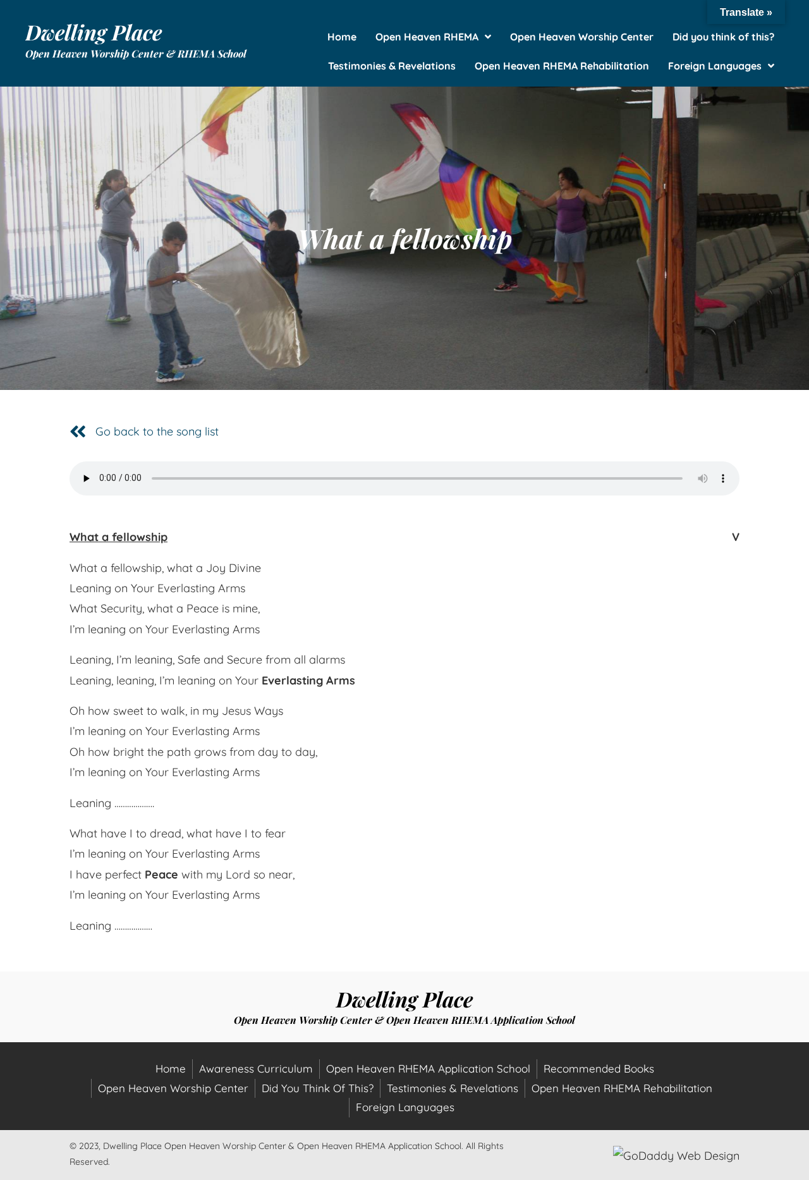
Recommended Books (599, 1068)
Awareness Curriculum (256, 1068)
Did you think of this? (318, 1088)
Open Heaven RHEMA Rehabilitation (622, 1088)
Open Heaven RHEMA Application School (428, 1068)
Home (170, 1068)
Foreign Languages (405, 1107)
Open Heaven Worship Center (173, 1088)
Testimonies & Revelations (452, 1088)
